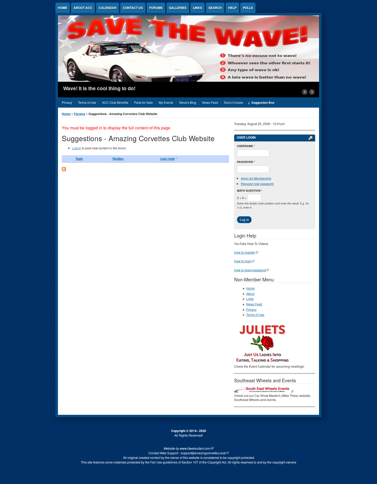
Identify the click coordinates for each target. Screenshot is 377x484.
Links (197, 7)
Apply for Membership (256, 178)
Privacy (251, 309)
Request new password (257, 183)
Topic (79, 158)
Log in (76, 148)
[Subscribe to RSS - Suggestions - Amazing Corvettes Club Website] (64, 170)
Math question (249, 190)
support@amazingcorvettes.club (203, 453)
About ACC (83, 7)
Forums (156, 7)
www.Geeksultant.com (195, 448)
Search (215, 7)
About (250, 293)
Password (246, 162)
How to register (244, 252)
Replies (118, 158)
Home (62, 7)
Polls (248, 7)
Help (232, 7)
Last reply (167, 158)
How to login (243, 261)
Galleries (177, 7)
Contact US (133, 7)
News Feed (254, 304)
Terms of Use (255, 314)
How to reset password (250, 270)
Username (246, 146)
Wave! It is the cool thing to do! (99, 88)
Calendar (107, 7)
